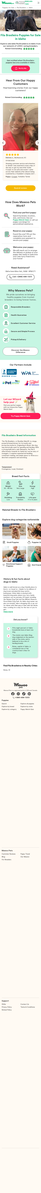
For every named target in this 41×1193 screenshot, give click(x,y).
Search (4, 704)
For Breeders (6, 859)
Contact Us (24, 1004)
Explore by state (26, 706)
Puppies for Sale (8, 7)
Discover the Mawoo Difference (20, 351)
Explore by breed (8, 706)
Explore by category (9, 709)
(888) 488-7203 (29, 3)
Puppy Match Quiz (21, 220)
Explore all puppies (27, 704)
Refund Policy (7, 1010)
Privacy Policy (7, 1007)
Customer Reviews (8, 854)
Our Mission (24, 857)
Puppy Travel (25, 854)
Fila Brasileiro (21, 7)
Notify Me (22, 68)
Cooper (14, 177)
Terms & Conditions (27, 1007)
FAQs (4, 1004)
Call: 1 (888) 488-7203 (22, 277)
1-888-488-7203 (22, 697)
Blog (3, 857)
